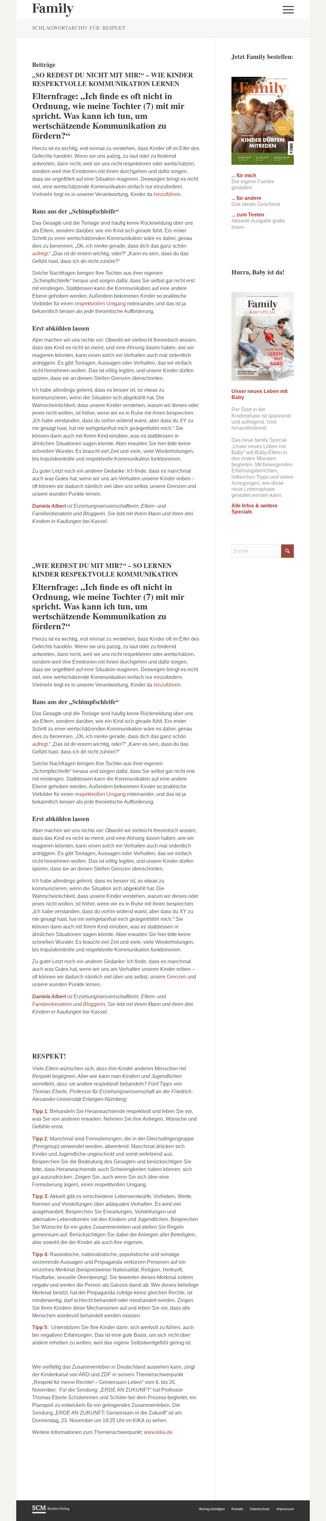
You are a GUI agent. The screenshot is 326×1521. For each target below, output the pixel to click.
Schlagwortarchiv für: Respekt (78, 27)
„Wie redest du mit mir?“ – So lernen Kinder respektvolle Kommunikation (105, 570)
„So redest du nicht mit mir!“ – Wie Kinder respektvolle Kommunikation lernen (112, 79)
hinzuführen (167, 194)
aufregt (40, 253)
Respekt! (49, 1056)
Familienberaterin (52, 1004)
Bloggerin (94, 1004)
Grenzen (176, 976)
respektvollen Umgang (100, 303)
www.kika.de (158, 1432)
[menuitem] (286, 9)
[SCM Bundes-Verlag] (50, 1512)
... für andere (246, 198)
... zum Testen (247, 214)
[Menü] (286, 9)
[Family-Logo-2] (53, 9)
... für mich (243, 175)
